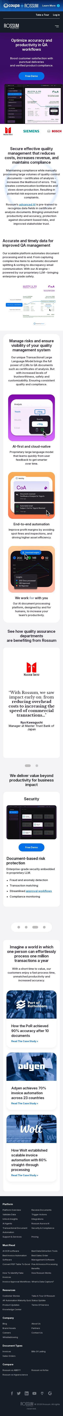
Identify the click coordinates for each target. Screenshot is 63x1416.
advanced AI (27, 204)
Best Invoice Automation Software (15, 1257)
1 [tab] (28, 765)
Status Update (39, 1300)
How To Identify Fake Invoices (13, 1275)
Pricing (35, 1236)
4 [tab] (44, 927)
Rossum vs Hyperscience (15, 1374)
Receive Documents (42, 1210)
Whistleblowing (10, 1337)
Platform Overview (12, 1210)
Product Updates (11, 1305)
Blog (5, 1323)
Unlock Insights (10, 1219)
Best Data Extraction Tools (45, 1251)
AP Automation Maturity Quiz (17, 1300)
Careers (7, 1332)
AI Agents (7, 1223)
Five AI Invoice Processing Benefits (45, 1266)
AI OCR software (11, 1251)
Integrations (37, 1219)
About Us (36, 1323)
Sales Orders (9, 1356)
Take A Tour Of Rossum (43, 1296)
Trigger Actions (39, 1214)
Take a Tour (42, 14)
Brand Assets (9, 1328)
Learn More (49, 5)
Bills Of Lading (39, 1351)
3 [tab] (35, 927)
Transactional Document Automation (15, 1230)
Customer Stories (11, 1296)
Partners (36, 1328)
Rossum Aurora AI (40, 1223)
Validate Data (9, 1214)
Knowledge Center (12, 1309)
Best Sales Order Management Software (43, 1257)
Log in (56, 14)
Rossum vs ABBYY (12, 1370)
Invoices (7, 1351)
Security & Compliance (43, 1228)
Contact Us (37, 1332)
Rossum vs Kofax (40, 1370)
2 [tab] (37, 765)
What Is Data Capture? (43, 1281)
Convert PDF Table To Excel (16, 1264)
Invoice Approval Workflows (17, 1281)
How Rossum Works (41, 1273)
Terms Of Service (40, 1305)
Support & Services (12, 1236)
